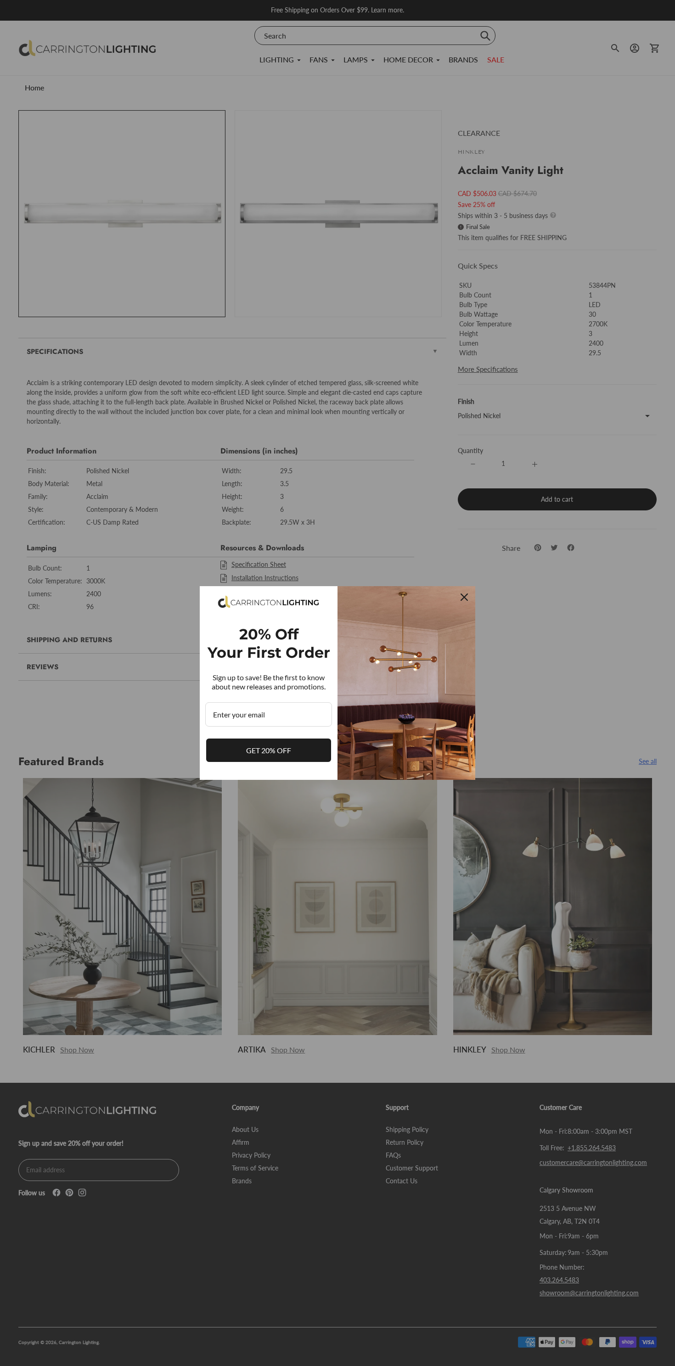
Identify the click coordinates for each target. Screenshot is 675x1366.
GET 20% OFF (268, 750)
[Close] (464, 597)
